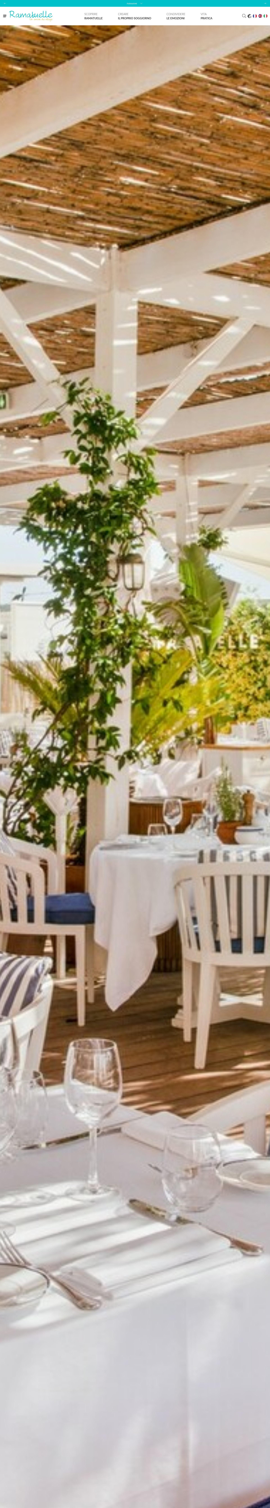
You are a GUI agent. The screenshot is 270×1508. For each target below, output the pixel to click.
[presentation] (5, 3)
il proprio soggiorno (134, 16)
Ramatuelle (31, 16)
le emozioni (175, 16)
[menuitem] (93, 16)
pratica (206, 16)
